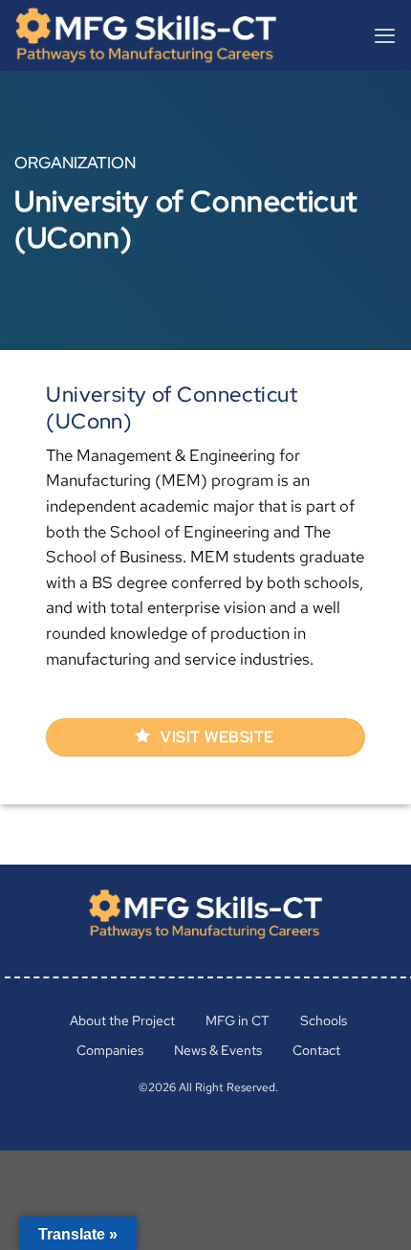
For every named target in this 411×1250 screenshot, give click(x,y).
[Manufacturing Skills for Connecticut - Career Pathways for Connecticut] (155, 35)
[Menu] (385, 35)
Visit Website (215, 737)
